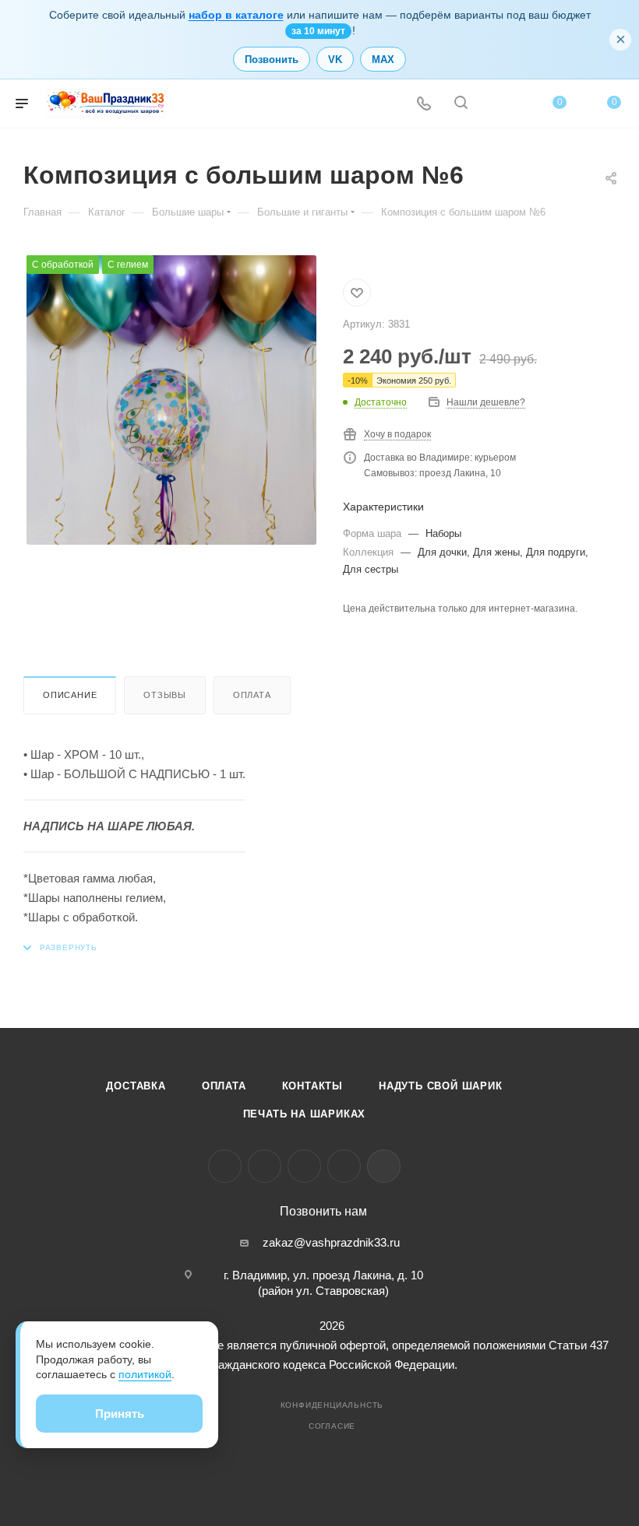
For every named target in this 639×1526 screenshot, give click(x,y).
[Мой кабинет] (498, 104)
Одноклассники (304, 1166)
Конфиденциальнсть (332, 1405)
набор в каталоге (236, 15)
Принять (119, 1413)
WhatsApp (344, 1166)
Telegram (264, 1166)
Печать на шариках (304, 1114)
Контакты (312, 1086)
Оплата (252, 695)
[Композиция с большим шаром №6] (171, 400)
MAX (383, 59)
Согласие (332, 1426)
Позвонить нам (323, 1211)
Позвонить (271, 59)
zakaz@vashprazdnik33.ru (331, 1242)
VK (335, 59)
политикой (144, 1374)
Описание (70, 695)
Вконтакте (225, 1166)
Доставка (135, 1086)
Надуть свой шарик (441, 1086)
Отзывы (164, 695)
